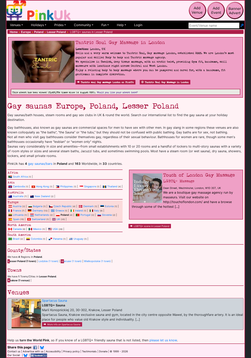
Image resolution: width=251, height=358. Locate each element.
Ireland (79, 210)
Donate (103, 351)
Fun (103, 25)
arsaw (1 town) (71, 261)
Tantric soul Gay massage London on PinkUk (107, 82)
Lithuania (18, 214)
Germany (37, 210)
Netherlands (42, 214)
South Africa (20, 176)
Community (82, 25)
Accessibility (53, 351)
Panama (57, 238)
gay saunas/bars (40, 164)
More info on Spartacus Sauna (63, 324)
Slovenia (107, 214)
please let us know (163, 340)
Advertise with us (33, 351)
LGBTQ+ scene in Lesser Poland (151, 226)
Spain (16, 219)
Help (120, 25)
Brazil (16, 238)
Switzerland (38, 219)
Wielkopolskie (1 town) (97, 261)
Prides (59, 25)
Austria (17, 206)
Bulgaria (37, 206)
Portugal (85, 214)
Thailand (112, 186)
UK (58, 219)
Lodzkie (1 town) (48, 261)
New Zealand (42, 196)
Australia (18, 196)
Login (138, 25)
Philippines (66, 186)
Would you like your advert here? (117, 92)
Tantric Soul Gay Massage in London (167, 82)
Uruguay (78, 238)
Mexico (37, 229)
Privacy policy (71, 351)
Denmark (88, 206)
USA (55, 229)
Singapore (90, 186)
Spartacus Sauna (54, 300)
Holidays (37, 25)
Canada (17, 229)
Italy (96, 210)
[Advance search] (242, 25)
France (17, 210)
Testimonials (89, 351)
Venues (15, 25)
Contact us (13, 351)
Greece (59, 210)
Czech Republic (63, 206)
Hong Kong (42, 186)
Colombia (36, 238)
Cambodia (19, 186)
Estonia (109, 206)
